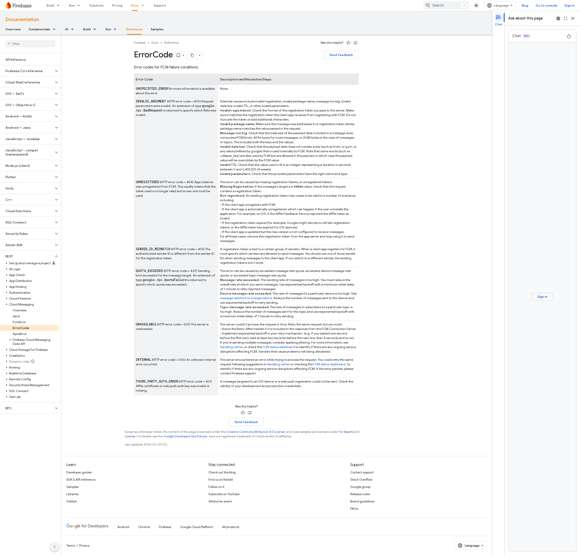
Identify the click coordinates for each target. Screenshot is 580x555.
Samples (157, 29)
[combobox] (446, 5)
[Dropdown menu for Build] (59, 5)
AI (66, 29)
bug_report (558, 18)
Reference (134, 29)
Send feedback (341, 55)
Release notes (360, 494)
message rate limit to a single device (246, 298)
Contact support (362, 472)
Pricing (117, 5)
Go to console (546, 5)
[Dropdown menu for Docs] (144, 5)
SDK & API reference (80, 479)
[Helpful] (348, 42)
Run (72, 5)
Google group (360, 487)
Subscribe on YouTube (223, 494)
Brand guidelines (362, 501)
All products (230, 527)
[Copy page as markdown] (192, 55)
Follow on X (216, 487)
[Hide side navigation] (54, 546)
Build (50, 5)
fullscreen (565, 18)
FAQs (354, 509)
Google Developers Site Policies (185, 436)
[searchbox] (30, 43)
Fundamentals (39, 29)
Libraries (72, 494)
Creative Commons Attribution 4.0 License (255, 432)
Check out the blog (222, 472)
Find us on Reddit (220, 479)
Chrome (144, 527)
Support (160, 5)
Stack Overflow (361, 479)
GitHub (71, 501)
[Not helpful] (355, 42)
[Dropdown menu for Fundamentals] (55, 29)
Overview (13, 29)
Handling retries (231, 347)
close (572, 18)
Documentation (22, 19)
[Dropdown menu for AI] (73, 29)
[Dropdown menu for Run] (80, 5)
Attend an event (220, 501)
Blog (525, 5)
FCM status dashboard (279, 347)
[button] (27, 71)
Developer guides (79, 472)
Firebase (140, 43)
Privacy (84, 545)
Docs (135, 5)
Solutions (96, 5)
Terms (70, 545)
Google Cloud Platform (196, 527)
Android (123, 527)
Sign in (570, 5)
